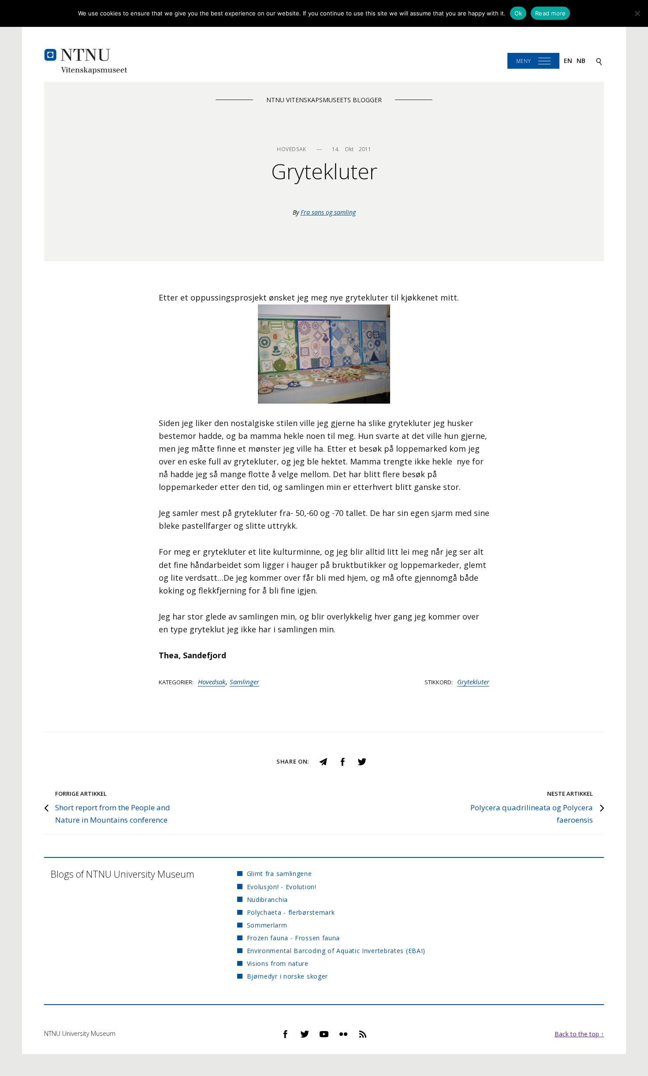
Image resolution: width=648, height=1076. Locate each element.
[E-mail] (323, 760)
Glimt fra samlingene (279, 873)
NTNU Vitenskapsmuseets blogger (324, 100)
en (568, 60)
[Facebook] (342, 760)
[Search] (599, 61)
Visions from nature (278, 963)
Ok (518, 13)
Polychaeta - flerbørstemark (291, 912)
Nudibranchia (267, 899)
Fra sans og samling (328, 212)
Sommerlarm (267, 925)
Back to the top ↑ (579, 1034)
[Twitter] (362, 760)
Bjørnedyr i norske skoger (287, 976)
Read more (550, 13)
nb (581, 60)
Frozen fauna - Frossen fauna (293, 938)
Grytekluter (473, 681)
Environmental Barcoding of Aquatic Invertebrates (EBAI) (336, 950)
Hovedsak (211, 681)
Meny (523, 61)
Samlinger (244, 681)
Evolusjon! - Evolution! (281, 887)
